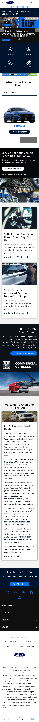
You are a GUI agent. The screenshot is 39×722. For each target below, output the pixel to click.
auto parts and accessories (17, 522)
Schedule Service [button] (13, 168)
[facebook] (31, 592)
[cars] (15, 592)
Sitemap (24, 637)
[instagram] (19, 597)
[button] (12, 36)
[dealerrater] (23, 592)
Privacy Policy (10, 646)
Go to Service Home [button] (12, 174)
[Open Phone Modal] (36, 2)
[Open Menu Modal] (2, 2)
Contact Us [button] (10, 556)
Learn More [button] (8, 14)
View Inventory (19, 132)
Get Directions (19, 584)
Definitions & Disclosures (14, 641)
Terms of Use (29, 641)
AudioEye (30, 646)
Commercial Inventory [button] (24, 353)
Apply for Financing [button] (14, 313)
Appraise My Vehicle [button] (14, 257)
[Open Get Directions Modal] (31, 2)
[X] (7, 592)
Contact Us (15, 637)
